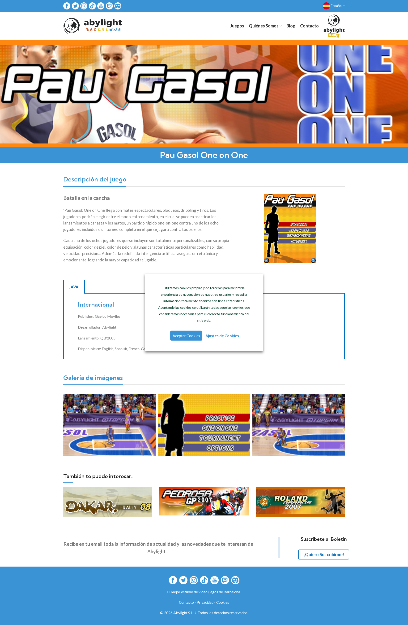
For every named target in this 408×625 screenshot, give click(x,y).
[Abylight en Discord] (117, 5)
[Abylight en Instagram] (83, 5)
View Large (148, 490)
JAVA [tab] (74, 287)
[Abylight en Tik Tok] (92, 5)
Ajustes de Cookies (222, 335)
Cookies (222, 602)
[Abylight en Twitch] (109, 5)
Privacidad (205, 602)
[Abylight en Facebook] (66, 5)
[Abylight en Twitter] (75, 5)
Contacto (186, 602)
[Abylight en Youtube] (100, 5)
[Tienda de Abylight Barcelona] (334, 26)
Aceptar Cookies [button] (186, 335)
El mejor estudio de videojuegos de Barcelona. (204, 592)
